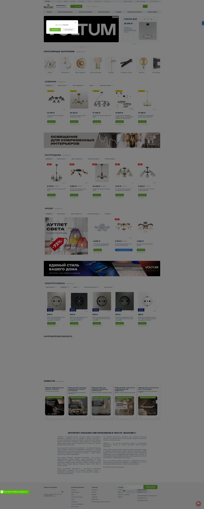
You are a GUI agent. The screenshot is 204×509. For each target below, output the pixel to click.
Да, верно (55, 29)
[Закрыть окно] (76, 22)
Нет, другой (68, 29)
